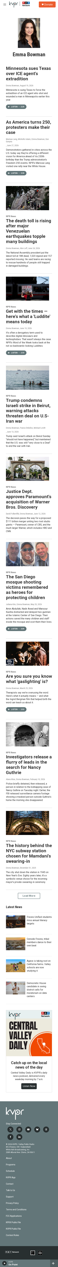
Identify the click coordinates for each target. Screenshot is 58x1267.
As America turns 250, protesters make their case (28, 127)
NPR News (11, 216)
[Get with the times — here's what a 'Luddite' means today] (27, 289)
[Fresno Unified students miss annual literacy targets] (15, 921)
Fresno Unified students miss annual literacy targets (39, 920)
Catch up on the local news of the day (29, 1065)
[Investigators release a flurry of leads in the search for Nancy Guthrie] (27, 734)
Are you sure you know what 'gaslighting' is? (29, 679)
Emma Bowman (12, 85)
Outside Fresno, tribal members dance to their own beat (39, 942)
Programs (10, 1165)
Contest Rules (12, 1235)
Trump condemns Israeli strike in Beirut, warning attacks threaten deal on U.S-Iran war (28, 411)
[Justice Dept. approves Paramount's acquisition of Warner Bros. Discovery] (27, 469)
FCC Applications (14, 1216)
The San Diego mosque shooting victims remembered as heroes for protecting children (27, 587)
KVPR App (10, 1177)
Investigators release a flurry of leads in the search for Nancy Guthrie (29, 764)
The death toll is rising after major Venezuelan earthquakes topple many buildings (28, 231)
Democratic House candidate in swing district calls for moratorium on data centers (37, 990)
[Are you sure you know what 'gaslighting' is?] (27, 654)
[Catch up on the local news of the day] (29, 1033)
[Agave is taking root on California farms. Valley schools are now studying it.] (15, 965)
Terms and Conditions (16, 1209)
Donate (48, 4)
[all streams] (54, 1263)
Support (10, 1197)
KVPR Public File (13, 1229)
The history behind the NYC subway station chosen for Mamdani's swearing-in (29, 853)
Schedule (10, 1171)
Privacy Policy (12, 1203)
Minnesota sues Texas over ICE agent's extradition (28, 73)
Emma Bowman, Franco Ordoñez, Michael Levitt (25, 428)
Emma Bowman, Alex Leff (16, 248)
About (9, 1158)
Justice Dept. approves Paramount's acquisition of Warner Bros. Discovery (28, 499)
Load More (29, 895)
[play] (4, 1263)
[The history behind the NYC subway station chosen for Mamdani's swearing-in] (27, 823)
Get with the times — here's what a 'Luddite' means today (28, 316)
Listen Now (29, 1086)
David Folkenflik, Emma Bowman (19, 514)
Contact (9, 1184)
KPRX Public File (13, 1222)
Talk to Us (10, 1190)
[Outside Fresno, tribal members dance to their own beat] (15, 943)
